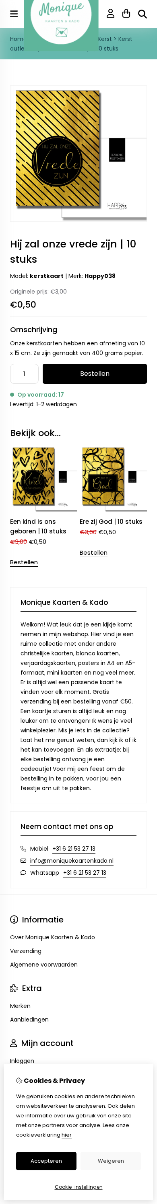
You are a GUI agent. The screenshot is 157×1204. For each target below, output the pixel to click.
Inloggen (22, 1061)
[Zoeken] (142, 14)
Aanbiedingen (29, 1019)
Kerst (105, 39)
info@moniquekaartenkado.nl (72, 861)
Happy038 (100, 276)
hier (67, 1135)
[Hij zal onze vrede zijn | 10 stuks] (78, 220)
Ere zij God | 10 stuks (111, 521)
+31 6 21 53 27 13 (73, 849)
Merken (20, 1006)
